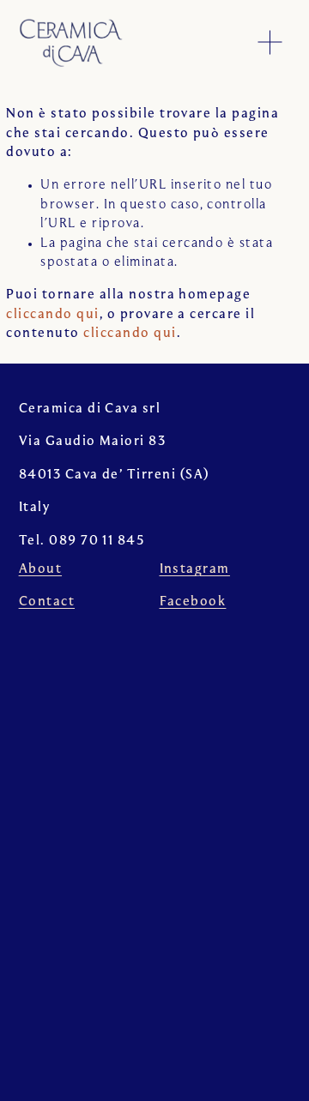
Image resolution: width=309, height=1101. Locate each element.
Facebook (193, 602)
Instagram (195, 569)
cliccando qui (52, 315)
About (40, 569)
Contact (47, 602)
